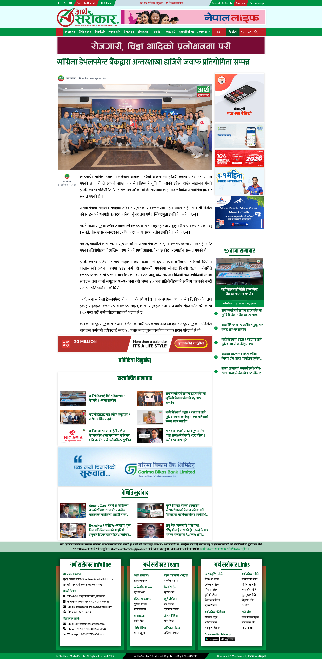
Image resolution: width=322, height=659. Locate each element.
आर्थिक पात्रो (211, 622)
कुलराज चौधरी (171, 609)
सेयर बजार (143, 32)
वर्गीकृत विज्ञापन (212, 627)
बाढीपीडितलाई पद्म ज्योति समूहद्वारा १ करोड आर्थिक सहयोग (109, 417)
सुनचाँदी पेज (211, 605)
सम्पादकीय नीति (249, 579)
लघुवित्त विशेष (114, 32)
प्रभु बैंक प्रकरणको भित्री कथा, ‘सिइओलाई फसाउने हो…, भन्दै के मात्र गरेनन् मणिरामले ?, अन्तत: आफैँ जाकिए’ (187, 530)
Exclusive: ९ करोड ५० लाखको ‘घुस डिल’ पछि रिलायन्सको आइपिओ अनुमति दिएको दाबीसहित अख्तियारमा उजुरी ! (110, 530)
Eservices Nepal (257, 656)
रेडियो (234, 32)
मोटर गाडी (170, 32)
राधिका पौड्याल (171, 633)
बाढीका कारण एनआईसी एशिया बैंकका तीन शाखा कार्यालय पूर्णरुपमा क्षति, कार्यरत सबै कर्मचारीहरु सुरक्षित (110, 436)
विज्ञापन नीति (248, 600)
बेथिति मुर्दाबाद (85, 32)
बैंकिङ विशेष (100, 32)
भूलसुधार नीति (249, 595)
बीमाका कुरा (129, 32)
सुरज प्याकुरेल (141, 580)
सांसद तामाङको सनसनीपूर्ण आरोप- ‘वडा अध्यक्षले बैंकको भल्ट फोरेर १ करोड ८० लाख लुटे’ (185, 436)
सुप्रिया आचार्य (140, 604)
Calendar (241, 3)
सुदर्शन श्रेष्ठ (139, 592)
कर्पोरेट (157, 32)
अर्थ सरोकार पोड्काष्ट (153, 3)
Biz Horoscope (257, 3)
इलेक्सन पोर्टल (212, 584)
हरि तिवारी (169, 604)
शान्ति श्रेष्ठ (139, 621)
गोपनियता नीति (249, 584)
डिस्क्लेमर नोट (248, 622)
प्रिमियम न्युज (211, 617)
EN (218, 32)
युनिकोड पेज (211, 595)
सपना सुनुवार (140, 633)
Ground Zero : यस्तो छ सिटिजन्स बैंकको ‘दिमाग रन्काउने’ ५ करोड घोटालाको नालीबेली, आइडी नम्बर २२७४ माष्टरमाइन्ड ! (108, 510)
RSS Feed (247, 627)
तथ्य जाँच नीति (249, 589)
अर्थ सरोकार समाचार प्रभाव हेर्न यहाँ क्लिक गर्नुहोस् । (225, 549)
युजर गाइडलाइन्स (250, 617)
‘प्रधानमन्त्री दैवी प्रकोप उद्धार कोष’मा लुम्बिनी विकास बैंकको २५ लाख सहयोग (186, 398)
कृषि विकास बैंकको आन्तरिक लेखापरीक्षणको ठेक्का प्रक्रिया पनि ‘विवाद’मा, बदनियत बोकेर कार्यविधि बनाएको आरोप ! (186, 510)
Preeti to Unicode (86, 3)
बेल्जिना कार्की (171, 580)
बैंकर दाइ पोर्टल (212, 600)
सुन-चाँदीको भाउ (186, 32)
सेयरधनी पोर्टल (212, 579)
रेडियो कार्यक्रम (176, 3)
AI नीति (245, 605)
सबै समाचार (70, 32)
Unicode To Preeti (222, 3)
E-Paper (108, 3)
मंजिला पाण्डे (140, 609)
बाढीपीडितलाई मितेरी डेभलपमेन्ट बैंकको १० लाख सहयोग (107, 398)
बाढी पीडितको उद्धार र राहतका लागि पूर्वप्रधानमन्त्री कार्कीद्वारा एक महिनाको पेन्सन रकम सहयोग (187, 417)
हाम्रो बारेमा (247, 612)
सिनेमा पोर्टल (211, 589)
